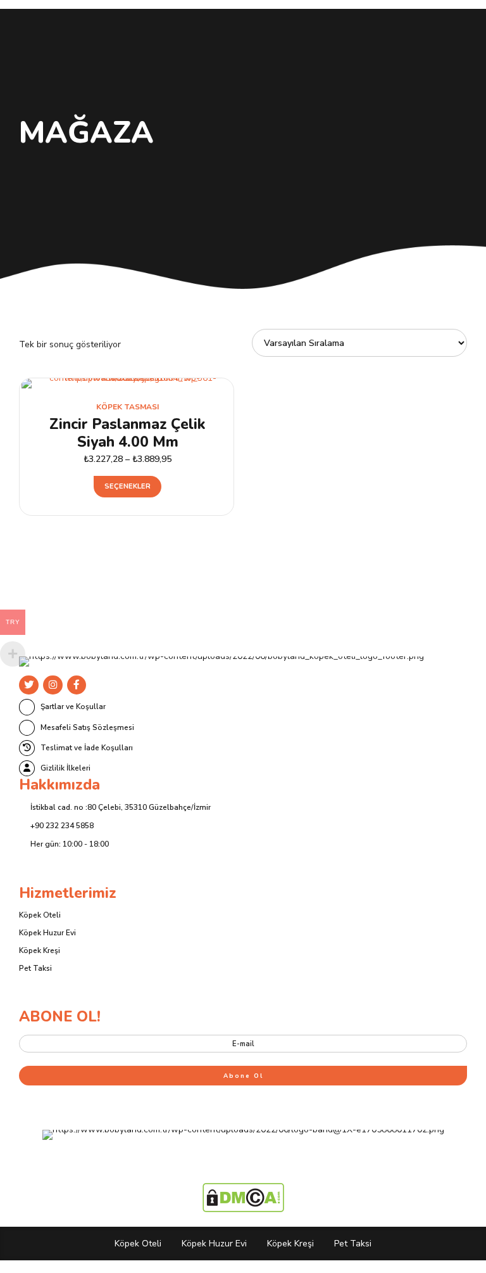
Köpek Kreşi (39, 950)
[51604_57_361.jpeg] (128, 383)
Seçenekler (127, 486)
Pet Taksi (35, 968)
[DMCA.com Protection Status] (243, 1209)
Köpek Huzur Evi (47, 933)
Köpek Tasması (127, 407)
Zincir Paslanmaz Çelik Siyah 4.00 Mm (127, 433)
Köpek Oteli (40, 915)
